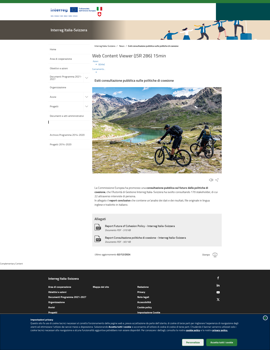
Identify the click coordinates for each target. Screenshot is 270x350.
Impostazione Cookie (148, 312)
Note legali (143, 297)
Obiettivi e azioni (57, 292)
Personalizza (193, 342)
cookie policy (193, 330)
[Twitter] (218, 299)
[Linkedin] (218, 285)
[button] (213, 12)
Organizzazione (56, 302)
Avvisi (51, 307)
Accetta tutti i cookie (221, 342)
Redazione (143, 287)
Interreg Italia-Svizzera (105, 45)
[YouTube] (218, 292)
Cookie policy (144, 307)
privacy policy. (220, 330)
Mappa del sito (101, 287)
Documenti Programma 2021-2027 (67, 297)
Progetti (52, 312)
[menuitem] (160, 64)
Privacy (141, 292)
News (122, 45)
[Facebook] (218, 278)
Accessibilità (144, 302)
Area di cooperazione (59, 287)
